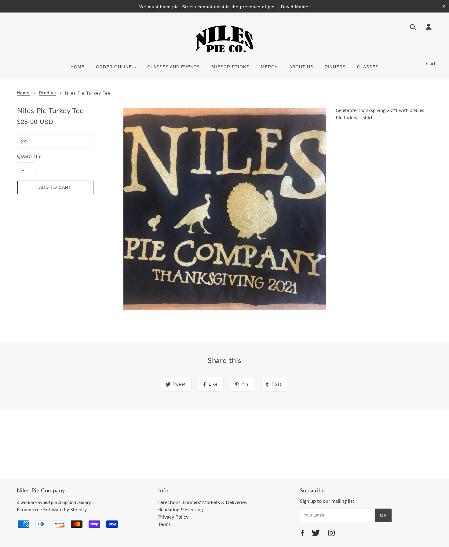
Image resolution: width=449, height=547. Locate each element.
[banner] (224, 38)
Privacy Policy (173, 517)
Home (23, 93)
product (47, 93)
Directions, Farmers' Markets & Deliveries (202, 502)
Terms (164, 524)
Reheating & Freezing (180, 509)
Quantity (26, 156)
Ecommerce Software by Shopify (52, 509)
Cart (431, 63)
